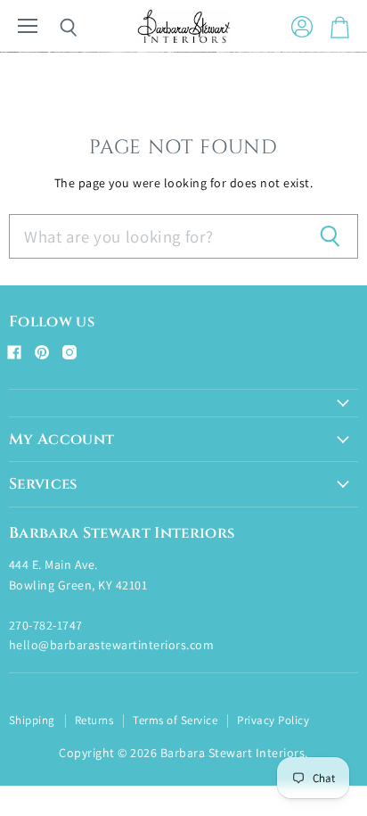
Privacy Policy (273, 720)
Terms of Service (175, 720)
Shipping (32, 720)
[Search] (55, 27)
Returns (94, 720)
